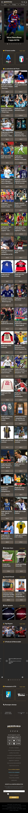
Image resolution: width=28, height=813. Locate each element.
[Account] (26, 2)
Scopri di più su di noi (14, 765)
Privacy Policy (17, 793)
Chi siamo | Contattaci (14, 747)
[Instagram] (10, 731)
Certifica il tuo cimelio (14, 752)
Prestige (14, 4)
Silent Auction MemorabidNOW (14, 763)
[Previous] (1, 59)
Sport (5, 4)
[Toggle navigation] (2, 2)
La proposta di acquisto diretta (14, 755)
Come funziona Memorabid (14, 750)
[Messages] (24, 2)
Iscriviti (14, 797)
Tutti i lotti (22, 50)
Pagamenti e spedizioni (14, 760)
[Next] (26, 59)
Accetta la (15, 793)
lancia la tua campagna (14, 772)
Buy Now (23, 4)
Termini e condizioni (14, 775)
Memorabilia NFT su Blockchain (14, 758)
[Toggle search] (22, 2)
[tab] (8, 679)
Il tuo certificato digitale (14, 769)
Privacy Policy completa (14, 777)
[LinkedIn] (17, 731)
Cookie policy (14, 780)
